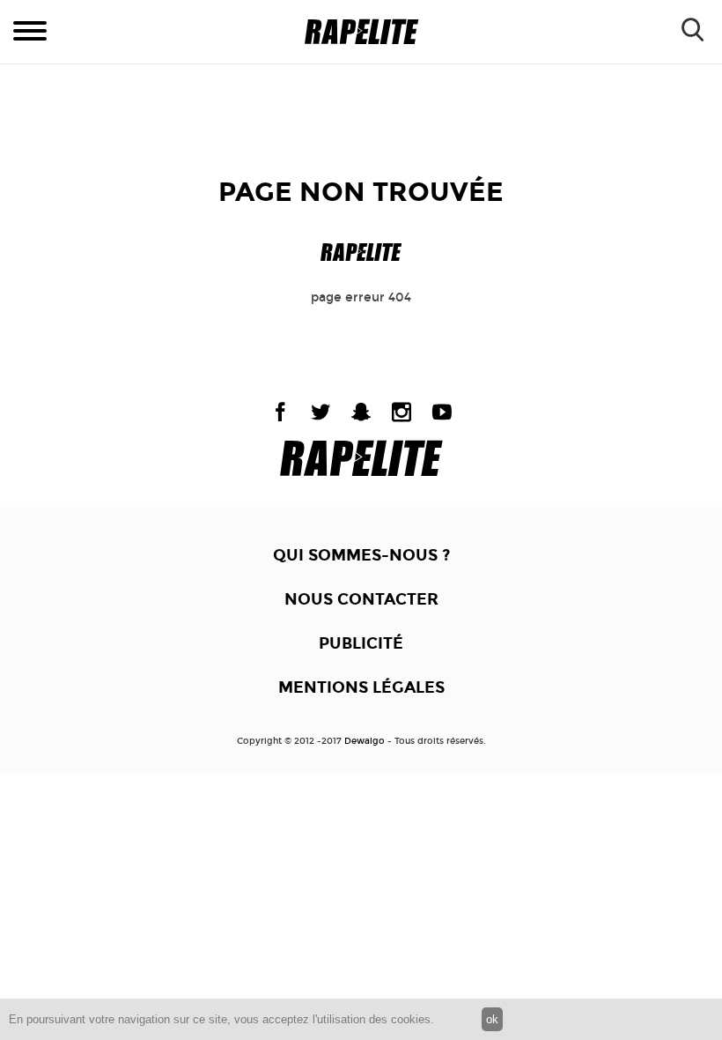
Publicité (361, 643)
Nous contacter (361, 599)
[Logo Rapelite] (361, 32)
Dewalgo (364, 741)
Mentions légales (361, 687)
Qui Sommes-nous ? (361, 555)
